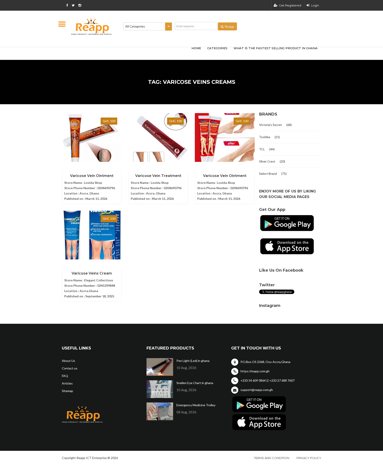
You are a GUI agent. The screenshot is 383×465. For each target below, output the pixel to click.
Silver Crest (267, 161)
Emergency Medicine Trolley (195, 405)
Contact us (69, 368)
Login (315, 5)
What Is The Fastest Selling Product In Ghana (276, 48)
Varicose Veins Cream (92, 273)
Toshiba (264, 137)
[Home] (91, 27)
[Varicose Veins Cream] (92, 235)
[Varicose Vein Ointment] (92, 137)
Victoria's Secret (270, 125)
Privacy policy (309, 458)
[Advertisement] (127, 52)
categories (217, 48)
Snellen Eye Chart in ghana (194, 383)
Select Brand (268, 173)
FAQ (65, 376)
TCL (262, 149)
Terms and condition (271, 458)
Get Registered (290, 5)
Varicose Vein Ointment (91, 176)
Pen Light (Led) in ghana (192, 361)
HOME (196, 48)
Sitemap (67, 391)
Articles (67, 383)
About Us (68, 361)
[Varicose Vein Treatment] (158, 137)
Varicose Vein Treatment (158, 176)
